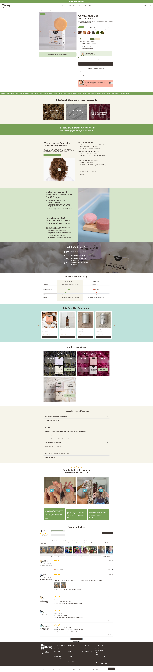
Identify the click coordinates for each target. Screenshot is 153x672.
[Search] (145, 5)
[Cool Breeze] (102, 32)
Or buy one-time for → (96, 59)
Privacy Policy (57, 656)
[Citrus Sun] (89, 32)
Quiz (84, 5)
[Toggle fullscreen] (57, 502)
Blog (69, 653)
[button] (151, 5)
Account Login (57, 653)
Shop (90, 5)
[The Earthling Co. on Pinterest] (104, 663)
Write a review (108, 533)
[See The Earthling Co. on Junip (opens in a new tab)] (79, 641)
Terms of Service (58, 658)
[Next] (74, 31)
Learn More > (69, 369)
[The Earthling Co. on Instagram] (98, 663)
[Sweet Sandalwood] (84, 32)
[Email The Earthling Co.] (106, 663)
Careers (70, 656)
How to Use (84, 648)
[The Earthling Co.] (5, 6)
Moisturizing (88, 27)
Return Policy (57, 651)
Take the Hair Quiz (63, 54)
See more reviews (76, 638)
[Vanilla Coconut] (80, 32)
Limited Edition (104, 27)
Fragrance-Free (96, 27)
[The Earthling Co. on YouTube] (102, 663)
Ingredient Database (87, 651)
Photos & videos (107, 556)
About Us (70, 648)
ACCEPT (111, 668)
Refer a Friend (71, 661)
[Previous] (41, 31)
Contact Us (56, 648)
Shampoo (63, 5)
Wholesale (70, 658)
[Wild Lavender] (93, 32)
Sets (79, 5)
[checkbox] (107, 556)
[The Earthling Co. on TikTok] (100, 663)
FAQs (83, 653)
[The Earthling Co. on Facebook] (96, 663)
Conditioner (71, 5)
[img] (55, 539)
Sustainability (71, 651)
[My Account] (148, 5)
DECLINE (105, 668)
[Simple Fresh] (97, 32)
